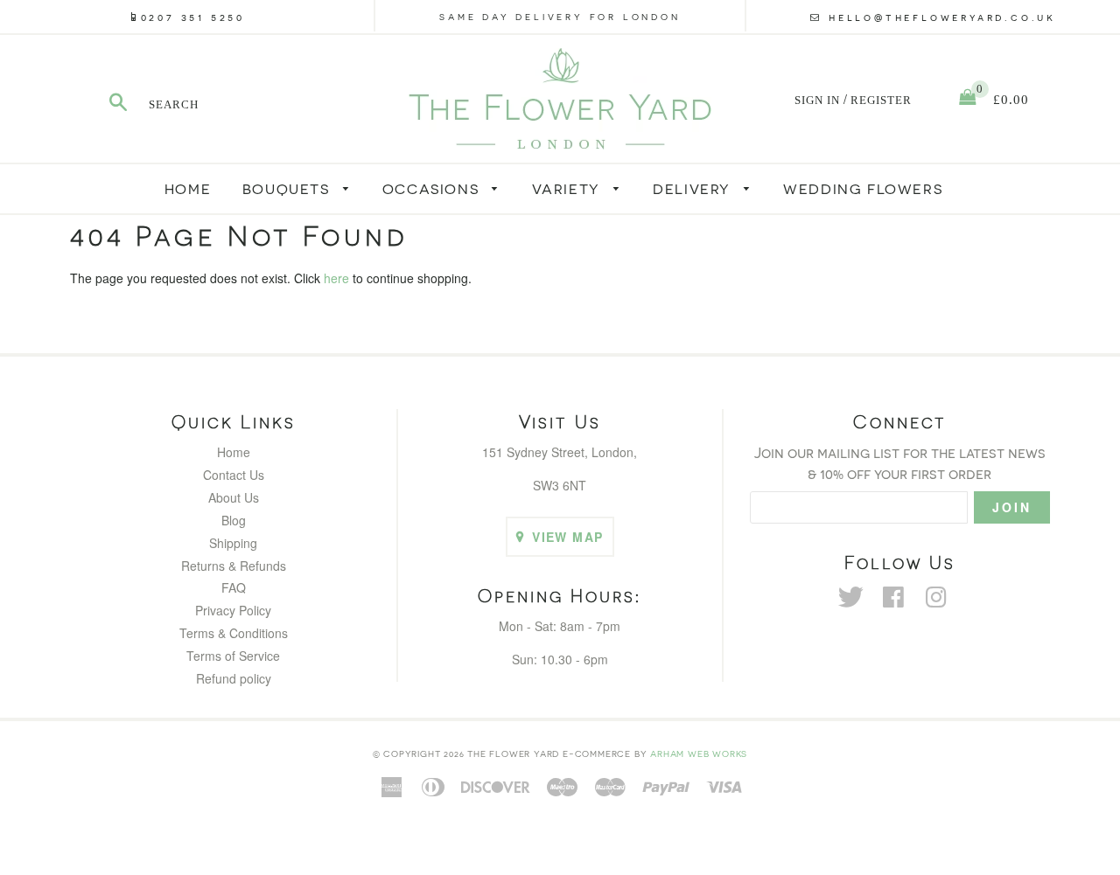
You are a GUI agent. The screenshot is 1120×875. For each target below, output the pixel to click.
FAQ (233, 587)
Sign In (817, 100)
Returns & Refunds (233, 565)
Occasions (433, 188)
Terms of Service (233, 655)
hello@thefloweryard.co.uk (942, 16)
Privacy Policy (233, 610)
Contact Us (233, 474)
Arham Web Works (698, 753)
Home (187, 188)
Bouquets (288, 188)
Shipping (233, 543)
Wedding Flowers (862, 188)
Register (881, 100)
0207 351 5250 (193, 16)
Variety (569, 188)
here (336, 278)
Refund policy (233, 678)
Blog (233, 520)
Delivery (694, 188)
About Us (233, 497)
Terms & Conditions (233, 633)
